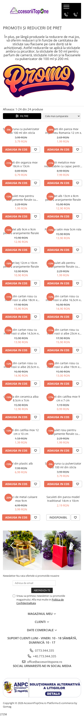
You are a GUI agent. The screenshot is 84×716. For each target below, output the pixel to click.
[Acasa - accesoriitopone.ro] (29, 11)
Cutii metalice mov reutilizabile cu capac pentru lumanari (63, 164)
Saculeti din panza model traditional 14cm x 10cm (63, 499)
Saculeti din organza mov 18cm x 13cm (21, 164)
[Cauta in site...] (75, 23)
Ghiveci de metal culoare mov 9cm (21, 499)
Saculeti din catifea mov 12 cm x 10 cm (21, 432)
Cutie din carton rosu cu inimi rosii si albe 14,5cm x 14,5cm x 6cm (21, 331)
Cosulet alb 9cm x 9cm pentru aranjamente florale (21, 231)
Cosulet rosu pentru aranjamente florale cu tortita (63, 432)
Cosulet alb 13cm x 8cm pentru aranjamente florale (63, 197)
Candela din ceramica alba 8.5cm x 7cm (21, 398)
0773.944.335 (44, 650)
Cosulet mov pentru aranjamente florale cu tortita (21, 197)
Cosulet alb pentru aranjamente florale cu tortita (63, 264)
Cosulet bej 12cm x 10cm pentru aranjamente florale (21, 264)
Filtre (24, 116)
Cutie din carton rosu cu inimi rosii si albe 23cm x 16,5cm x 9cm (63, 331)
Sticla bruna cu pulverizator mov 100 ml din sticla (21, 131)
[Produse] (66, 8)
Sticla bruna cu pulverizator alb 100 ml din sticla (63, 465)
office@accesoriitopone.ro (44, 662)
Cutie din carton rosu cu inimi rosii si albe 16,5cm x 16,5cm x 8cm (63, 298)
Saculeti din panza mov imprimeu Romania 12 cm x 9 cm (63, 131)
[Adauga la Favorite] (35, 149)
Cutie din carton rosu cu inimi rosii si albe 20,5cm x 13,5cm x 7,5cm (21, 365)
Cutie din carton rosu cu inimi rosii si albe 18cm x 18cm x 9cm (21, 298)
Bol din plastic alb (21, 463)
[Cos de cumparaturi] (66, 23)
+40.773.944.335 (44, 656)
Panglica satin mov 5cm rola (63, 229)
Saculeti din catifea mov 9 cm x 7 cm (63, 398)
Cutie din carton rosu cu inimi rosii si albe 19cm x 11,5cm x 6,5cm (63, 365)
